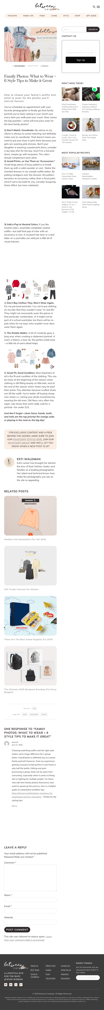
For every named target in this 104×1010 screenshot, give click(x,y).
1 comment (44, 66)
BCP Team (35, 970)
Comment (10, 862)
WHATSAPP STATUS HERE (27, 439)
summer (44, 714)
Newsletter (65, 978)
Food (48, 974)
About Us (34, 966)
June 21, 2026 (17, 745)
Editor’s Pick (50, 966)
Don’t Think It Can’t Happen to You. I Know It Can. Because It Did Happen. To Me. (70, 207)
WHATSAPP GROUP (19, 442)
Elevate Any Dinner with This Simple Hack (90, 137)
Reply (15, 806)
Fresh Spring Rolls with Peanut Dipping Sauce (90, 204)
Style (34, 708)
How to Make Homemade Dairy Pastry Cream (69, 176)
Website (8, 917)
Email (8, 906)
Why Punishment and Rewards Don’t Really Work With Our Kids (70, 108)
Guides (48, 970)
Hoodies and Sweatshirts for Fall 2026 (25, 539)
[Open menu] (98, 7)
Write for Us (66, 970)
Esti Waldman (20, 66)
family (25, 714)
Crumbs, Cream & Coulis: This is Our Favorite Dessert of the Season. (70, 139)
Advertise (65, 974)
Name (8, 895)
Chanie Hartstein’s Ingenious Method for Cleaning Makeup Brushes (90, 108)
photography (34, 714)
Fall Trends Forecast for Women (21, 589)
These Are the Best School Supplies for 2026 (28, 639)
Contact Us (65, 966)
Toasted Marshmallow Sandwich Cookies (89, 176)
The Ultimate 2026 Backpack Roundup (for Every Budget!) (30, 690)
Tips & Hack (50, 978)
